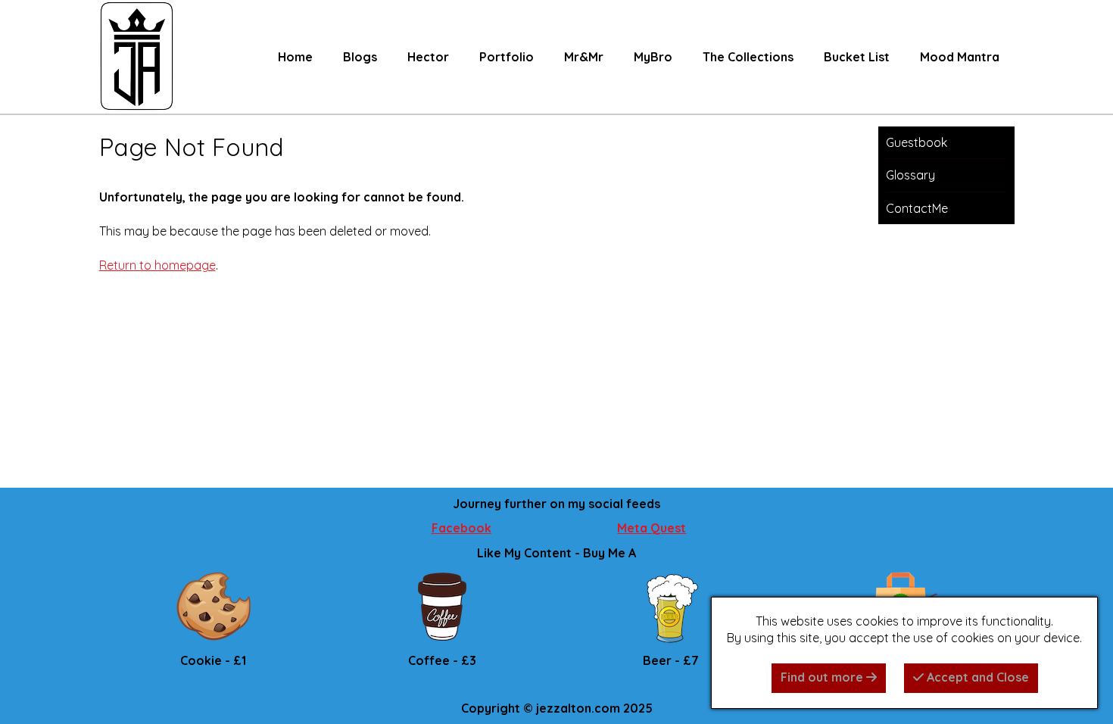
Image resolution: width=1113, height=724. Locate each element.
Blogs (360, 56)
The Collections (748, 56)
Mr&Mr (583, 56)
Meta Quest (651, 527)
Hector (428, 56)
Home (295, 56)
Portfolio (506, 56)
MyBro (653, 56)
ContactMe (917, 208)
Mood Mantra (959, 56)
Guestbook (916, 142)
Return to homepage (157, 265)
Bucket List (857, 56)
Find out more (823, 677)
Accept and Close (976, 677)
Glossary (910, 175)
